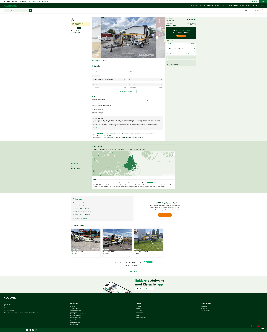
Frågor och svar (73, 312)
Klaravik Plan (138, 308)
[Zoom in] (174, 153)
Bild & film (75, 163)
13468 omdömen (138, 265)
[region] (133, 163)
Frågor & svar (15, 1)
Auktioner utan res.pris (43, 1)
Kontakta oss (7, 1)
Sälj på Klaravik (180, 35)
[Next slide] (157, 37)
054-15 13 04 (11, 310)
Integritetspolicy (139, 312)
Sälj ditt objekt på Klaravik (75, 310)
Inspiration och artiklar (75, 322)
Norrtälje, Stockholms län (77, 30)
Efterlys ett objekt (74, 324)
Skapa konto (254, 1)
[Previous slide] (99, 37)
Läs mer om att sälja (164, 215)
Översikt (74, 165)
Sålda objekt (248, 10)
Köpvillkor (72, 306)
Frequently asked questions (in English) (78, 313)
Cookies (137, 313)
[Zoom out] (174, 155)
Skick (73, 166)
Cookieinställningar (24, 1)
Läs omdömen (133, 271)
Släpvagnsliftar (21, 14)
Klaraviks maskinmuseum (141, 317)
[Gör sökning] (30, 10)
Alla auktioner (33, 1)
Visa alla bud (192, 53)
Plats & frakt (76, 168)
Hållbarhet (138, 315)
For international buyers (75, 315)
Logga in (263, 1)
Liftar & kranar (14, 14)
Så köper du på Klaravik (75, 308)
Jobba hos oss (204, 308)
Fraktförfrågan (73, 319)
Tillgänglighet (139, 310)
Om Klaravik (138, 306)
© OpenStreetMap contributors (168, 175)
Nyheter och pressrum (206, 310)
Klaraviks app (73, 320)
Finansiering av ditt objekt (76, 317)
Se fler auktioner (75, 24)
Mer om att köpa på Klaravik (79, 218)
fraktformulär (150, 182)
